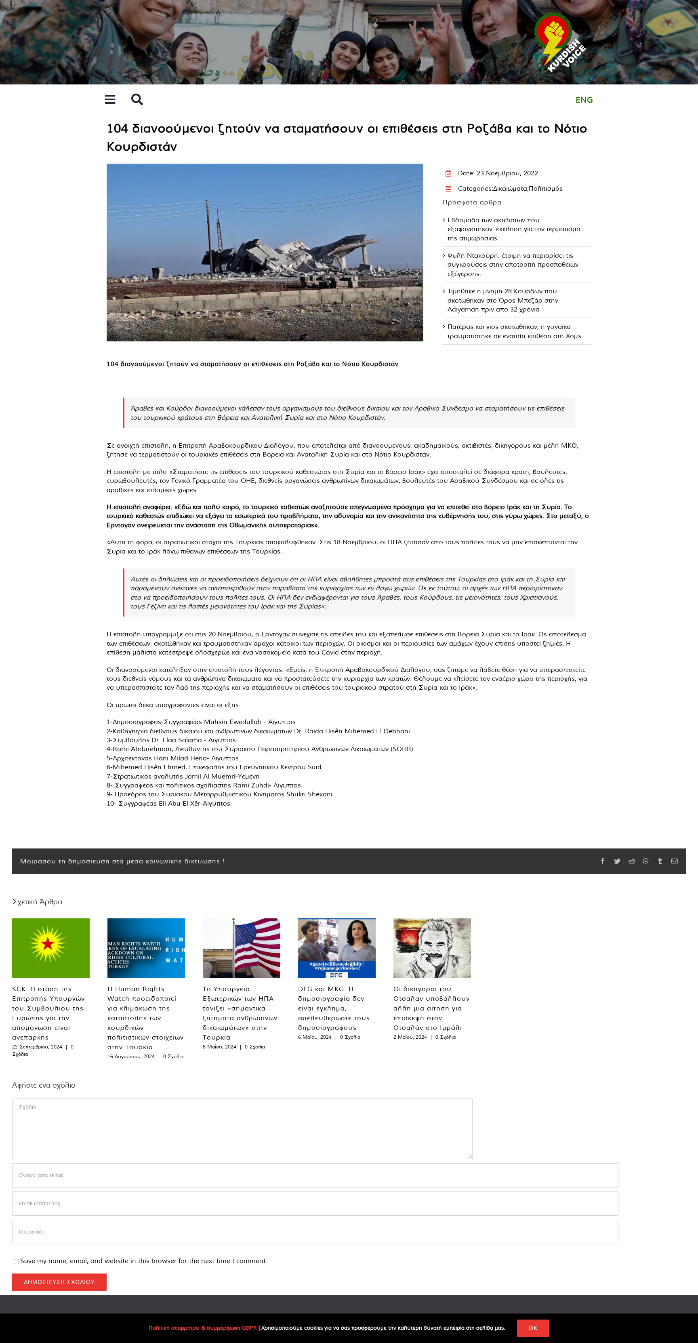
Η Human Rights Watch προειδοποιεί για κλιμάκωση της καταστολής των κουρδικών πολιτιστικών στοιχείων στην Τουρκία (145, 1018)
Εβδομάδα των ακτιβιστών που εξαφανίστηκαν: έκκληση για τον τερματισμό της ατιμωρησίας (514, 229)
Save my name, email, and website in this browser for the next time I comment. (143, 1261)
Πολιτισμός (546, 188)
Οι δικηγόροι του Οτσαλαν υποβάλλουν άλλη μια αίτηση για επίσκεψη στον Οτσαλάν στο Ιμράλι (431, 1008)
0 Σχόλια (173, 1056)
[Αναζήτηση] (137, 100)
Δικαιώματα (510, 188)
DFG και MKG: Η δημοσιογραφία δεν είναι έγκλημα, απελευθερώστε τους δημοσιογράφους (334, 1008)
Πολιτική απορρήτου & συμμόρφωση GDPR (203, 1327)
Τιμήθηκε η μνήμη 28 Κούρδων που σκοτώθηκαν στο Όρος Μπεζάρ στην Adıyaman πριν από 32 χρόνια (503, 300)
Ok (533, 1328)
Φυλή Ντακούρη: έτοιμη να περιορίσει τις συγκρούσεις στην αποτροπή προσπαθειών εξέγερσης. (513, 264)
